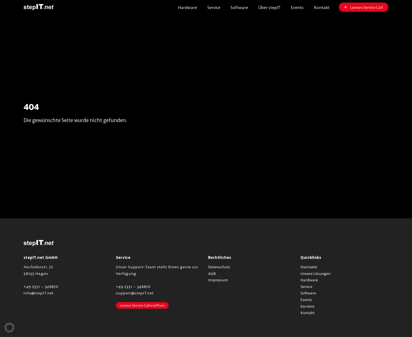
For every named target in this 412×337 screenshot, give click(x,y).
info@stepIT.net (39, 292)
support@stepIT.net (135, 292)
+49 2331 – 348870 (41, 286)
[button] (9, 327)
